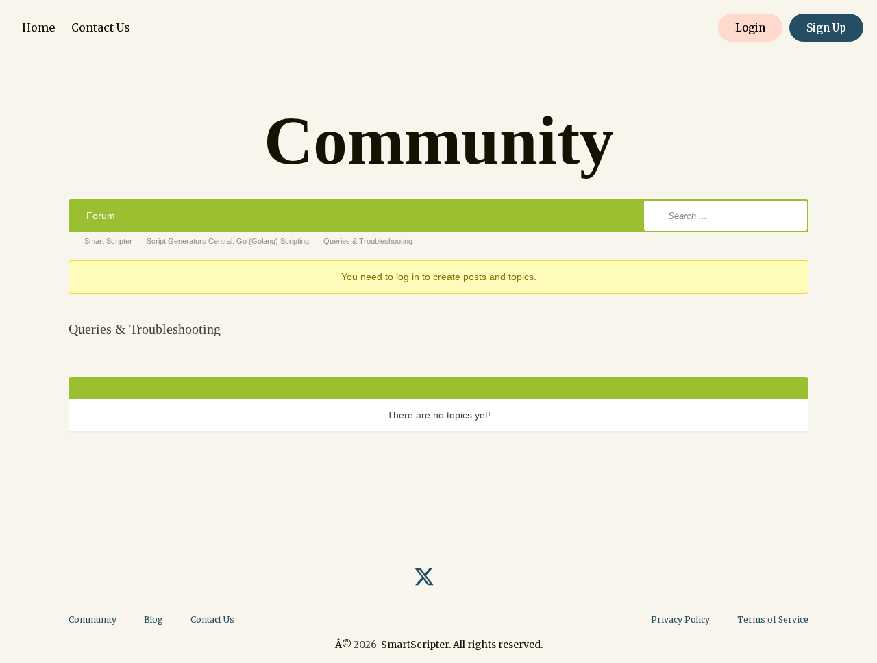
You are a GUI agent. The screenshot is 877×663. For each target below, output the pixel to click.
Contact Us (100, 27)
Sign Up (826, 27)
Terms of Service (772, 619)
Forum (100, 215)
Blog (153, 619)
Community (92, 619)
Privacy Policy (680, 619)
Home (38, 27)
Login (750, 27)
